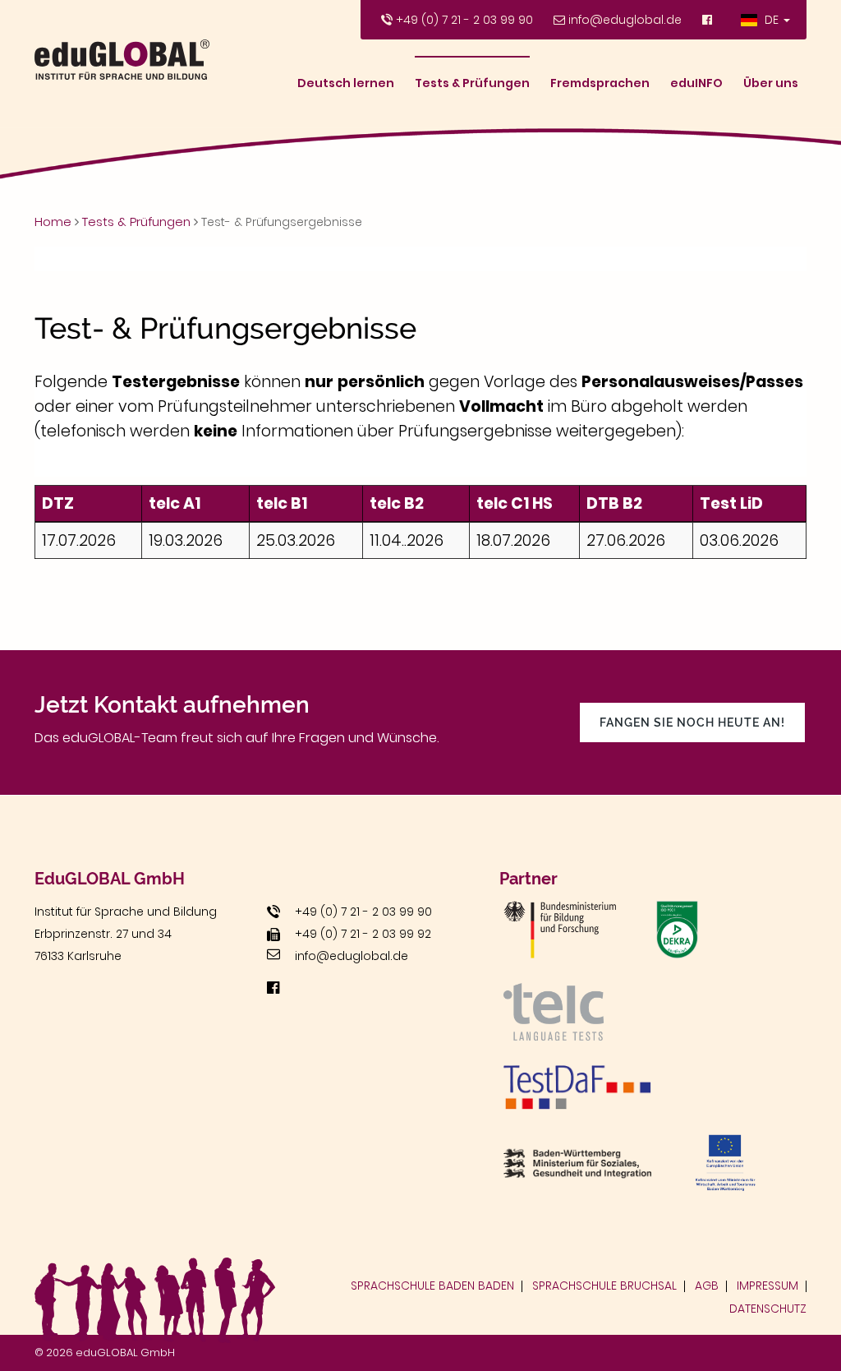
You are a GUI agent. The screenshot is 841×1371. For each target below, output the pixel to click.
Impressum (767, 1285)
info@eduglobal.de (625, 20)
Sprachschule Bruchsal (604, 1285)
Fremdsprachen (600, 83)
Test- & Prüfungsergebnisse (281, 222)
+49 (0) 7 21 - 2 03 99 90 (464, 20)
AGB (707, 1285)
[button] (765, 20)
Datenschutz (768, 1308)
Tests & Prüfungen (472, 83)
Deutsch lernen (345, 83)
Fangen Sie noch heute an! (692, 722)
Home (52, 221)
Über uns (770, 83)
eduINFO (696, 83)
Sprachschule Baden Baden (432, 1285)
